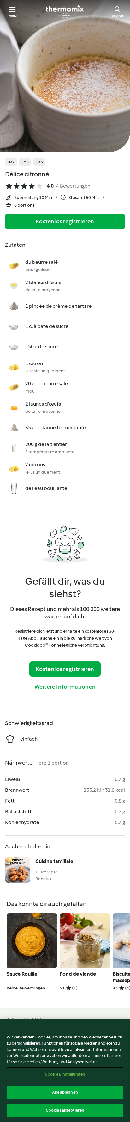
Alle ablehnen (65, 1092)
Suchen (117, 16)
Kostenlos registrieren (65, 221)
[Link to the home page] (65, 11)
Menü (13, 16)
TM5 (39, 162)
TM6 (25, 162)
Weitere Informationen (65, 686)
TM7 (11, 162)
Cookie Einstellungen (65, 1074)
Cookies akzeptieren (65, 1110)
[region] (65, 1070)
